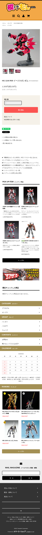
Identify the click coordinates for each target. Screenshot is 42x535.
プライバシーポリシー (11, 521)
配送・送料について (28, 517)
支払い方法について (17, 517)
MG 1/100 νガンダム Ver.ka (10, 440)
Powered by (10, 531)
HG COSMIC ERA (18, 23)
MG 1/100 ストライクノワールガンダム (30, 441)
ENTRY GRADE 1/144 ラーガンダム (30, 241)
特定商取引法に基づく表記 (12, 119)
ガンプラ (10, 23)
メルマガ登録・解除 (23, 521)
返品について (8, 116)
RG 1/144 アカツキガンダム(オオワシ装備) (10, 412)
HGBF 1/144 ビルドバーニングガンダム (29, 207)
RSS (31, 521)
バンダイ (10, 25)
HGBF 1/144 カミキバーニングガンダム (11, 241)
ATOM (34, 521)
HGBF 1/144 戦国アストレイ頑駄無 (11, 207)
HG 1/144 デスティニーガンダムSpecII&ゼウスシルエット (30, 412)
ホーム (4, 23)
